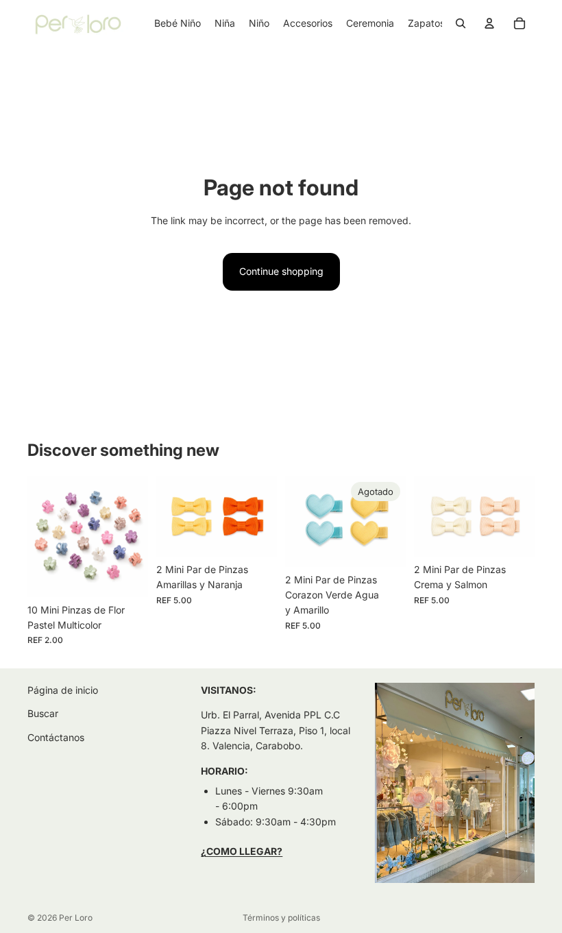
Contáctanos (55, 737)
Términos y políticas (281, 917)
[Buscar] (460, 23)
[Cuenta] (489, 23)
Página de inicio (62, 690)
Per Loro (76, 917)
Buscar (42, 714)
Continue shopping (281, 271)
